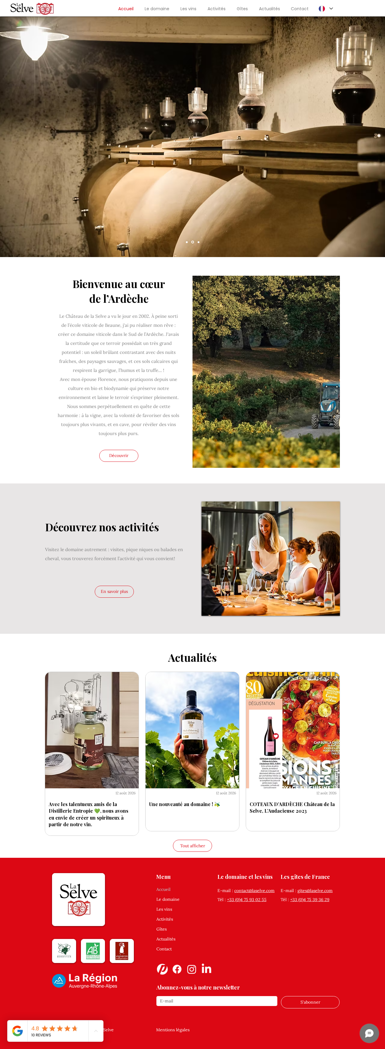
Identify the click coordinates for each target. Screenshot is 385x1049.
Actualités (165, 939)
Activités (164, 919)
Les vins (164, 909)
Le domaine (168, 899)
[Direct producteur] (162, 969)
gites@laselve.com (315, 890)
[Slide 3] (192, 242)
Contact (164, 949)
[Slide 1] (198, 242)
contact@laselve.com (254, 890)
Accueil (163, 889)
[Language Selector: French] (325, 8)
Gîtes (161, 929)
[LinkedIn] (206, 969)
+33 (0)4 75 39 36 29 (309, 899)
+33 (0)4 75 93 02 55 (246, 899)
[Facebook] (177, 969)
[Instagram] (192, 969)
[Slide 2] (187, 242)
